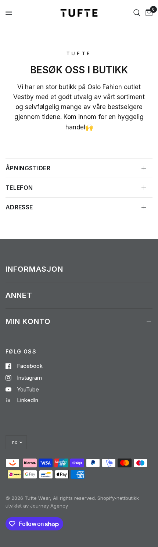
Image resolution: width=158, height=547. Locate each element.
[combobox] (137, 13)
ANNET (19, 295)
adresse (19, 207)
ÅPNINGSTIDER (28, 168)
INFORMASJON (34, 269)
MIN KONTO (28, 321)
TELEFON (19, 187)
